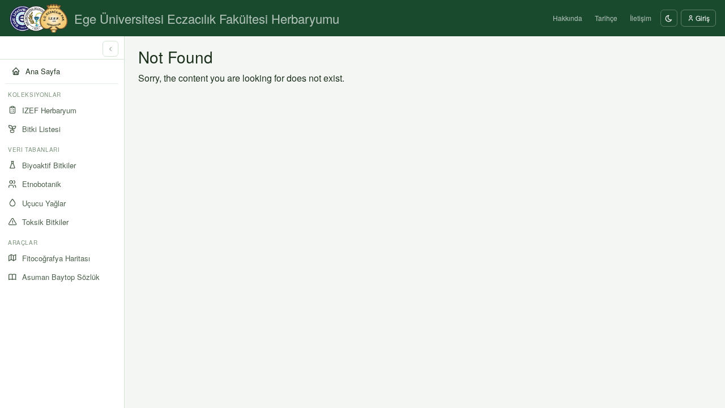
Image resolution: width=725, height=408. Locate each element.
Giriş (702, 18)
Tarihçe (606, 18)
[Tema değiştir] (668, 18)
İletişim (640, 18)
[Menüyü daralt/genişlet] (110, 49)
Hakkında (567, 18)
